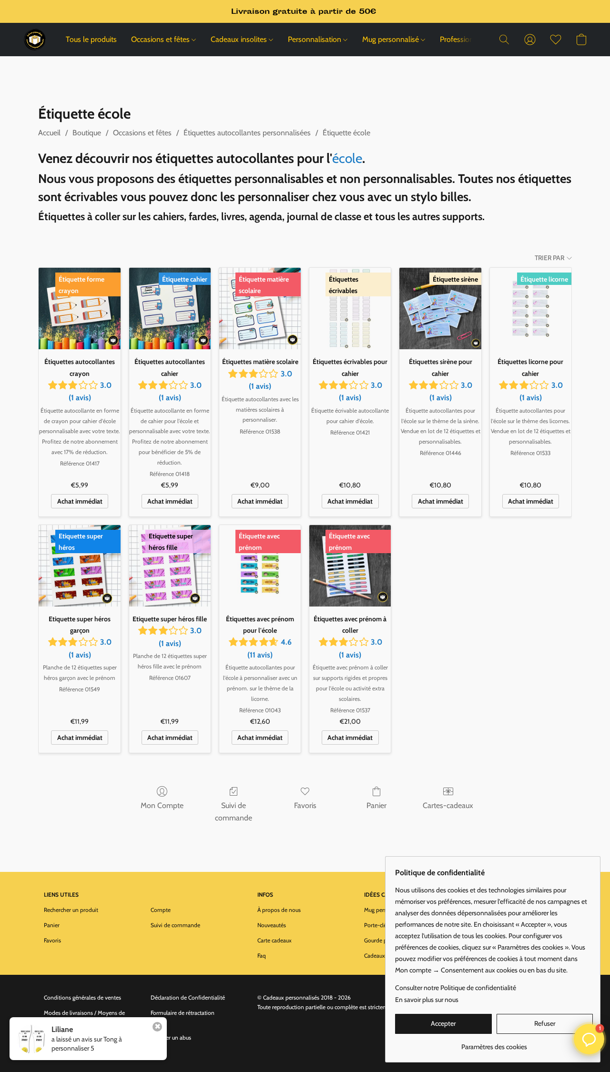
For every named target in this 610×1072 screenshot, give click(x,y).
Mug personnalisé (391, 39)
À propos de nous (279, 909)
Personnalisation (315, 39)
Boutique (86, 132)
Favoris (305, 805)
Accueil (49, 132)
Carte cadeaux (274, 940)
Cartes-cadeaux (448, 805)
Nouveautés (271, 925)
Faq (261, 955)
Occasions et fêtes (161, 39)
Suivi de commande (233, 811)
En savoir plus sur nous (426, 999)
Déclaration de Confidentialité (188, 997)
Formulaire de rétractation (182, 1012)
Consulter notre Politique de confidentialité (455, 987)
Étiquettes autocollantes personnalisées (247, 132)
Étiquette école (346, 132)
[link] (494, 1043)
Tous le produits (91, 39)
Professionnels (463, 39)
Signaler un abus (171, 1037)
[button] (35, 39)
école (347, 158)
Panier (376, 805)
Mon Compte (162, 805)
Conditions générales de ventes (82, 997)
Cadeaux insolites (240, 39)
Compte (161, 909)
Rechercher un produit (71, 909)
